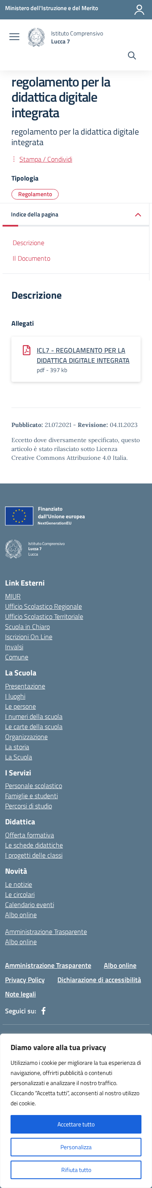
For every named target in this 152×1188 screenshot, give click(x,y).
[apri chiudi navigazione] (14, 37)
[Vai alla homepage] (36, 37)
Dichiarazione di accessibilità (99, 980)
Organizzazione (26, 737)
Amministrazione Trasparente (46, 931)
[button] (76, 215)
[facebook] (43, 1011)
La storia (17, 747)
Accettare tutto (76, 1124)
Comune (16, 657)
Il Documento (31, 258)
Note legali (20, 994)
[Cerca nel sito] (131, 56)
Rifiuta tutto (76, 1169)
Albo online (21, 915)
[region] (76, 1111)
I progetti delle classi (33, 855)
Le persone (20, 706)
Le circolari (20, 894)
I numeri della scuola (33, 716)
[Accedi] (139, 9)
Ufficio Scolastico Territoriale (44, 616)
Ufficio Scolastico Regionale (43, 606)
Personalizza (76, 1146)
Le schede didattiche (34, 845)
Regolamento (35, 193)
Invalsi (14, 647)
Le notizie (18, 884)
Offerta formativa (29, 835)
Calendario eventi (29, 904)
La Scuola (18, 757)
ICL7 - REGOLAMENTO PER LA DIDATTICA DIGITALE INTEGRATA (83, 355)
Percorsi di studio (28, 806)
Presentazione (25, 686)
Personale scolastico (33, 785)
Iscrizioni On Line (28, 637)
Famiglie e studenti (31, 796)
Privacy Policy (25, 980)
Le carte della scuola (33, 726)
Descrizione (28, 243)
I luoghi (15, 696)
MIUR (13, 596)
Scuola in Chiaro (27, 626)
